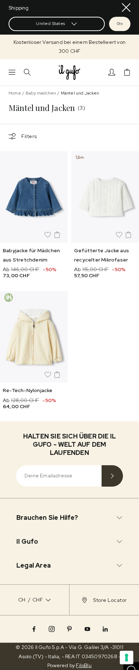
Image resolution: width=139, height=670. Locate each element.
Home (15, 93)
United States (50, 23)
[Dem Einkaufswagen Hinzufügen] (57, 235)
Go (120, 23)
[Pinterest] (69, 629)
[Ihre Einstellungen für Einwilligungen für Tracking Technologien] (126, 657)
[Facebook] (34, 629)
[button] (69, 47)
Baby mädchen (41, 93)
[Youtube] (87, 629)
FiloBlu (83, 665)
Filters (29, 136)
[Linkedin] (105, 629)
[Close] (126, 7)
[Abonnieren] (112, 476)
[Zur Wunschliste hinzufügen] (48, 235)
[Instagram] (52, 629)
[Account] (111, 72)
